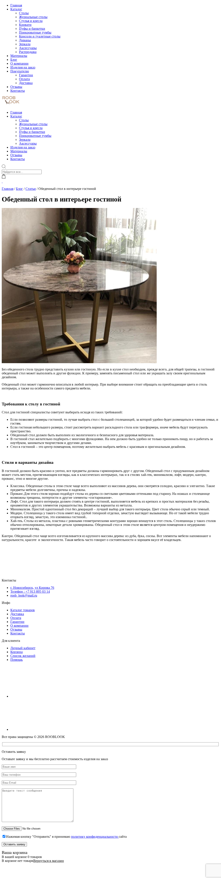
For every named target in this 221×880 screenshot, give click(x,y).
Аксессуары (28, 48)
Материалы (18, 56)
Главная (16, 5)
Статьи (30, 189)
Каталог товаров (22, 610)
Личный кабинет (22, 648)
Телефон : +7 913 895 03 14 (30, 591)
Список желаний (22, 656)
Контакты (17, 90)
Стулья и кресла (31, 21)
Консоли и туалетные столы (39, 36)
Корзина (16, 652)
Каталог (16, 9)
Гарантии (26, 75)
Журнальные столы (33, 17)
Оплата (24, 79)
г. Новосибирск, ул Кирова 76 (32, 587)
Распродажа (27, 52)
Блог (13, 59)
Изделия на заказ (22, 67)
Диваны (25, 40)
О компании (19, 63)
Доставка (26, 83)
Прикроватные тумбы (35, 32)
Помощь (16, 659)
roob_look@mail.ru (23, 595)
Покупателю (19, 71)
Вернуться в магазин (48, 861)
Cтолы (24, 13)
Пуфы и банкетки (32, 28)
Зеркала (24, 44)
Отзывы (16, 87)
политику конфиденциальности (95, 836)
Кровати (25, 25)
